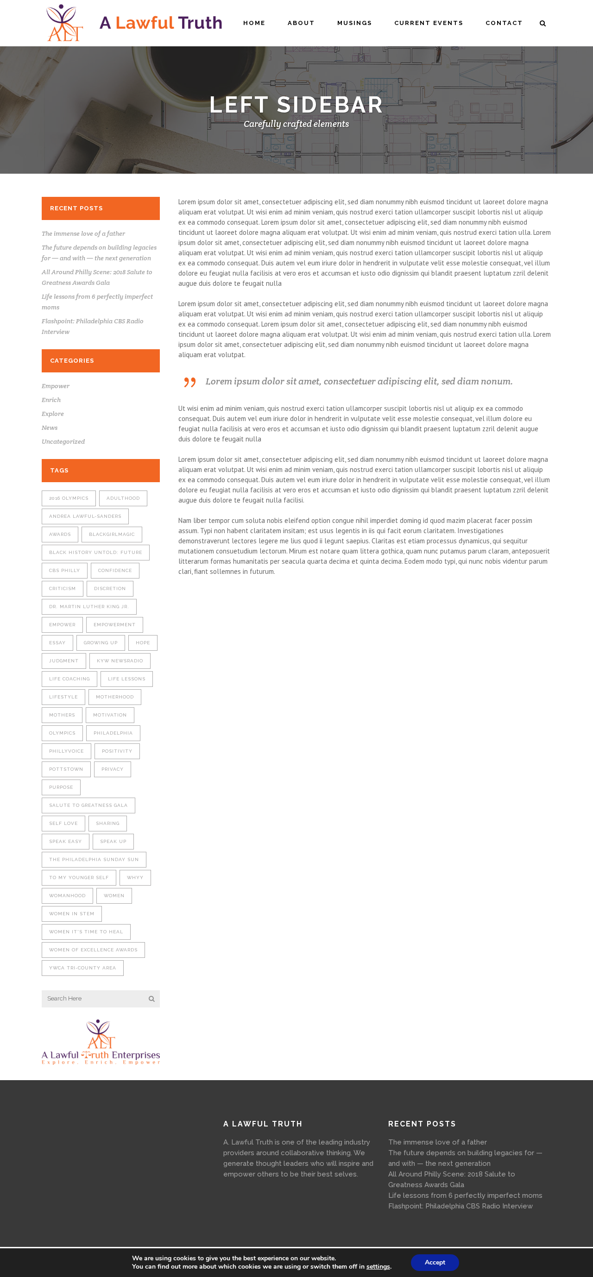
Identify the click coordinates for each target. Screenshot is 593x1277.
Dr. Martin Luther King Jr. (89, 606)
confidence (115, 570)
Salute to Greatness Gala (88, 805)
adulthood (123, 498)
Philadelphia (113, 733)
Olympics (62, 733)
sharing (108, 823)
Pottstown (66, 769)
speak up (113, 841)
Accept (435, 1262)
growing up (101, 642)
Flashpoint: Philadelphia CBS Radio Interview (460, 1206)
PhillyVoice (66, 751)
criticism (62, 588)
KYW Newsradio (120, 660)
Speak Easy (65, 841)
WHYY (135, 877)
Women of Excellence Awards (93, 949)
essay (57, 642)
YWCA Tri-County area (82, 967)
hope (143, 642)
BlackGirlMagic (112, 534)
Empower (55, 386)
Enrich (51, 400)
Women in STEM (72, 913)
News (49, 427)
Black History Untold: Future (95, 552)
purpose (61, 787)
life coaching (69, 678)
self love (63, 823)
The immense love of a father (83, 233)
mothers (62, 714)
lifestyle (63, 696)
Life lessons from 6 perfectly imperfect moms (465, 1195)
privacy (112, 769)
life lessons (126, 678)
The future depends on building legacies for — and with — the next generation (465, 1158)
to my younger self (79, 877)
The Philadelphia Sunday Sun (94, 859)
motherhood (115, 696)
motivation (110, 714)
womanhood (67, 895)
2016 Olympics (68, 498)
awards (60, 534)
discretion (110, 588)
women (114, 895)
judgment (64, 660)
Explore (53, 413)
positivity (117, 751)
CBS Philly (64, 570)
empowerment (115, 624)
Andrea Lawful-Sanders (85, 516)
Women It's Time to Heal (86, 931)
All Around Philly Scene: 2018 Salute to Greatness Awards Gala (451, 1179)
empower (62, 624)
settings (378, 1267)
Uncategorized (63, 441)
